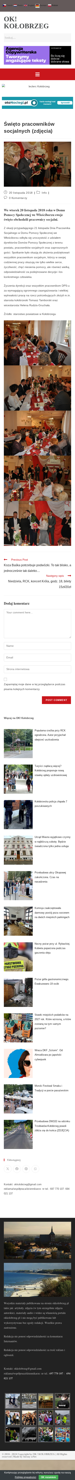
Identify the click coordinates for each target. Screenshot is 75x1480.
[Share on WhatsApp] (35, 1169)
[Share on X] (8, 1169)
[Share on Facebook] (17, 1169)
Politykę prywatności (25, 1477)
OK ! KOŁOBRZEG (44, 1454)
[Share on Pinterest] (26, 1169)
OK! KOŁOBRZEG (26, 22)
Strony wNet (29, 1456)
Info (44, 192)
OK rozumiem (48, 1477)
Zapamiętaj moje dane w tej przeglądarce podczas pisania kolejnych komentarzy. (34, 687)
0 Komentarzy (18, 197)
